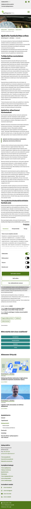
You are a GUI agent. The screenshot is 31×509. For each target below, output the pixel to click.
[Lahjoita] (29, 2)
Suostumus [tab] (6, 228)
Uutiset (3, 418)
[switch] (27, 258)
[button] (29, 12)
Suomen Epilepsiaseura (7, 6)
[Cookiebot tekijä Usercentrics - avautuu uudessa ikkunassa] (23, 225)
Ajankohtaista (4, 472)
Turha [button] (15, 347)
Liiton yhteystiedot (6, 478)
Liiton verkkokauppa (6, 480)
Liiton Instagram (8, 490)
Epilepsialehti (5, 423)
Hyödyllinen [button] (16, 337)
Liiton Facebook (8, 487)
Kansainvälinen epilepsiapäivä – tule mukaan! (10, 436)
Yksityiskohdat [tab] (15, 228)
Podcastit (4, 430)
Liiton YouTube (7, 493)
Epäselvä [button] (15, 344)
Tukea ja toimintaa (6, 470)
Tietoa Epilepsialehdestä (9, 427)
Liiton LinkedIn (7, 497)
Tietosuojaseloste (5, 457)
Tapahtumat (4, 420)
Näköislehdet (6, 425)
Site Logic (9, 507)
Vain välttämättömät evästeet (15, 283)
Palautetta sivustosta (6, 461)
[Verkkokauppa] (26, 2)
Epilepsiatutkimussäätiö (7, 4)
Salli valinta (15, 278)
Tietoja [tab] (25, 228)
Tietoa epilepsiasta (6, 467)
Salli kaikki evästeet (15, 273)
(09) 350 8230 (6, 451)
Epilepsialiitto (5, 1)
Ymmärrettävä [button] (15, 340)
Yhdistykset (4, 474)
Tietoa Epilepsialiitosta (7, 476)
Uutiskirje (3, 433)
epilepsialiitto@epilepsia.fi (8, 453)
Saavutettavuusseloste (7, 459)
